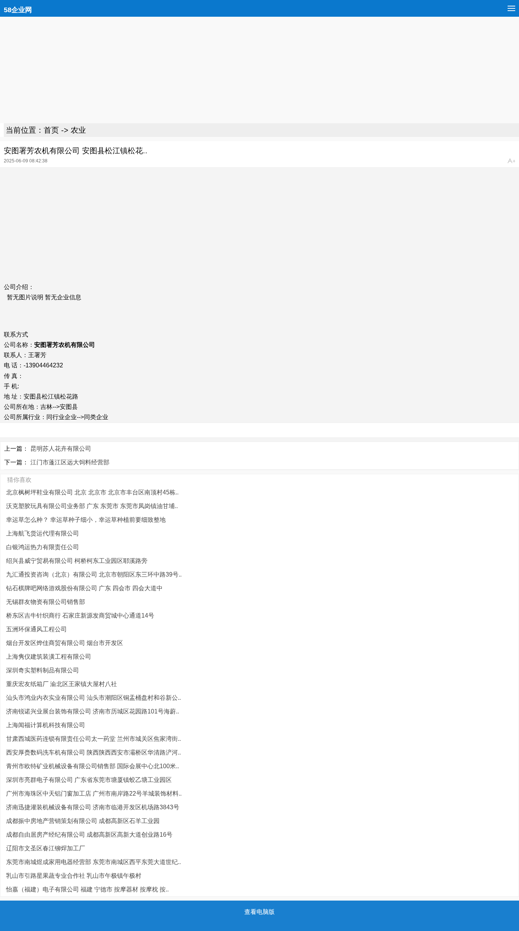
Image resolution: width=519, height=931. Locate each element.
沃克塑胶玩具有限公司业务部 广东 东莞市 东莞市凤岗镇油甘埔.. (92, 506)
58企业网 (18, 10)
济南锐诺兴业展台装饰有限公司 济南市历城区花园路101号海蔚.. (92, 711)
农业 (78, 130)
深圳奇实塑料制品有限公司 (42, 670)
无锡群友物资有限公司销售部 (45, 602)
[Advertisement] (228, 70)
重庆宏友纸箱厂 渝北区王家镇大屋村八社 (61, 684)
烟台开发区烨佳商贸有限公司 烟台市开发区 (64, 643)
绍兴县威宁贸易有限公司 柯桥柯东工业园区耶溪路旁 (76, 561)
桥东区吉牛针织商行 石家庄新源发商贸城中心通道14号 (80, 615)
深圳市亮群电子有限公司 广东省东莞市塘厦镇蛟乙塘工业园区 (89, 780)
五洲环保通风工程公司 (36, 629)
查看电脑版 (259, 912)
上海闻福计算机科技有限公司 (45, 725)
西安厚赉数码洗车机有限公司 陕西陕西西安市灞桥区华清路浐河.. (93, 752)
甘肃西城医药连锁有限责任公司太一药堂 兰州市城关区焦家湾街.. (93, 739)
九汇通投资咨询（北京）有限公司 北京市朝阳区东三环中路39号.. (94, 574)
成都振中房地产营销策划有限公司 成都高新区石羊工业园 (83, 821)
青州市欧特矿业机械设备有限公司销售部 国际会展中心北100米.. (92, 766)
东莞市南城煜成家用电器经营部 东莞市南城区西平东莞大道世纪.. (93, 862)
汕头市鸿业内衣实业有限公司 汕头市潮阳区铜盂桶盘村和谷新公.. (93, 697)
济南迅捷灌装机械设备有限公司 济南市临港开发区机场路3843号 (92, 807)
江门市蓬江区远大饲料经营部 (69, 462)
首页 (51, 130)
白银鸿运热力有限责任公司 (42, 547)
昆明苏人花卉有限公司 (60, 448)
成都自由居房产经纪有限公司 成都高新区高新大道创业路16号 (89, 834)
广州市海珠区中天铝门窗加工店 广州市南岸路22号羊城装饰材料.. (94, 793)
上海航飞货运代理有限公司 (42, 533)
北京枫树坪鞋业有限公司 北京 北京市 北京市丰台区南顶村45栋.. (92, 492)
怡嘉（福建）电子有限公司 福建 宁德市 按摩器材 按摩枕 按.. (87, 889)
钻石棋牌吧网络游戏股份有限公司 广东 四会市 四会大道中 (84, 588)
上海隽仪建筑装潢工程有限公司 (48, 656)
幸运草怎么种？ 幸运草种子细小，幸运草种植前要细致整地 (86, 519)
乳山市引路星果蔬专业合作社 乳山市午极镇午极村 (73, 875)
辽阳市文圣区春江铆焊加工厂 (45, 848)
